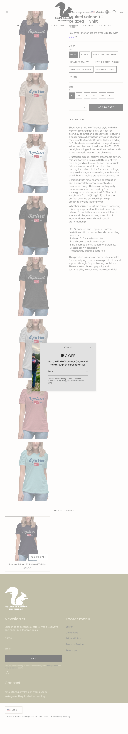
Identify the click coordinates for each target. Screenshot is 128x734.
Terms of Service (77, 381)
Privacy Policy (61, 381)
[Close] (90, 347)
